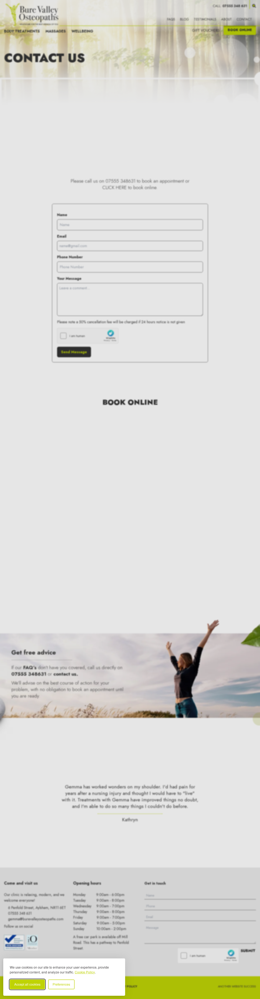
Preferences (61, 984)
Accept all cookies (27, 984)
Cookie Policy (85, 972)
